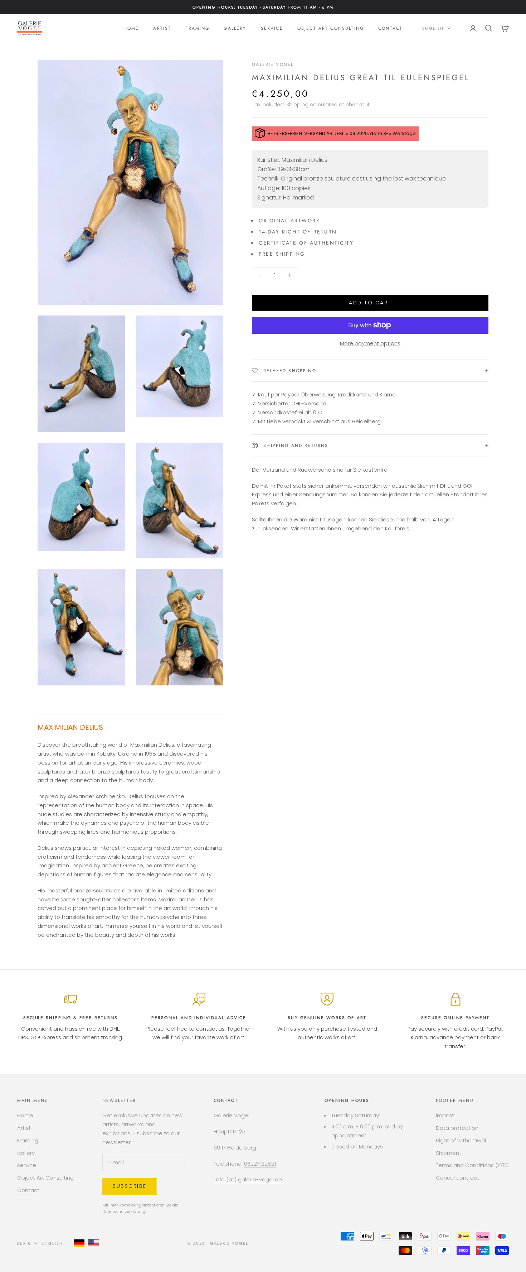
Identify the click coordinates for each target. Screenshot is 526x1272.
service (272, 28)
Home (131, 28)
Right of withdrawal (461, 1140)
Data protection (457, 1128)
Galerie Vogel (272, 64)
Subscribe (130, 1186)
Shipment (448, 1153)
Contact (390, 28)
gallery (235, 28)
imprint (445, 1115)
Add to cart (370, 302)
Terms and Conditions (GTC (472, 1165)
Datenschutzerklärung (123, 1211)
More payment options (370, 343)
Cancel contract (457, 1177)
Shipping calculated (311, 104)
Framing (197, 28)
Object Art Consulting (330, 28)
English (433, 28)
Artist (162, 28)
